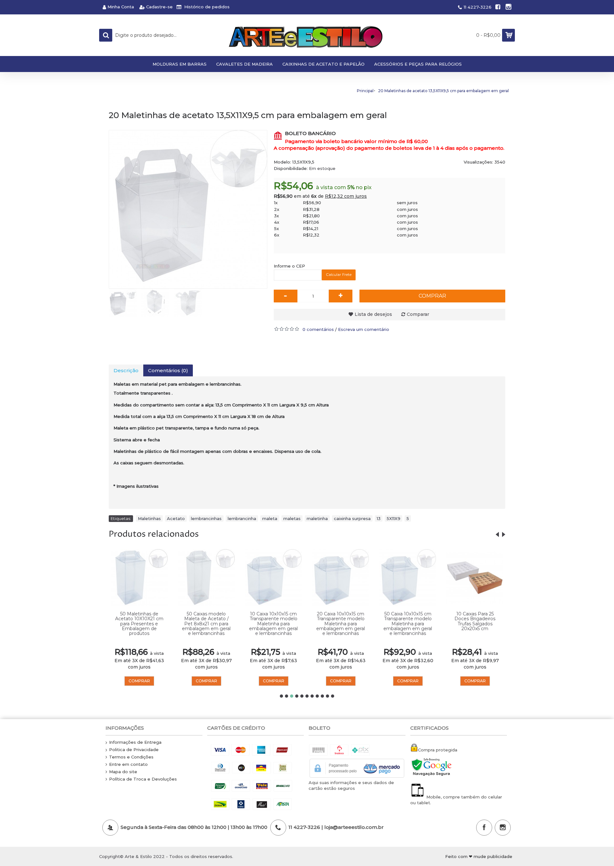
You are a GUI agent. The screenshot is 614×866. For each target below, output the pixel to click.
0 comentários (318, 329)
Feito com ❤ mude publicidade (478, 856)
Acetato (176, 518)
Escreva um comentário (363, 329)
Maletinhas (149, 518)
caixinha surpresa (352, 518)
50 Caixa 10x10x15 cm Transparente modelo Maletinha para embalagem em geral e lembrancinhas (407, 624)
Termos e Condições (131, 756)
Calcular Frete (338, 274)
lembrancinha (242, 518)
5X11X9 (393, 518)
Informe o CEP (289, 266)
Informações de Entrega (135, 742)
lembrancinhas (206, 518)
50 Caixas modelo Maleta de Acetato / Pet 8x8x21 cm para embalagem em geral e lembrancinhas (206, 624)
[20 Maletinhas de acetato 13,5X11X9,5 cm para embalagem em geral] (188, 209)
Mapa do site (123, 771)
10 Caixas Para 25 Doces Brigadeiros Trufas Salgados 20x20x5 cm (474, 621)
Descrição (126, 370)
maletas (292, 518)
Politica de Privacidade (134, 749)
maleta (269, 518)
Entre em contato (128, 764)
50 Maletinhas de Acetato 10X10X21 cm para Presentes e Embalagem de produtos (139, 624)
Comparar (418, 314)
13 (379, 518)
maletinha (317, 518)
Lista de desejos (373, 314)
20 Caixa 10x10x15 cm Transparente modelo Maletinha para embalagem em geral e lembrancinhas (340, 624)
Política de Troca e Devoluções (143, 779)
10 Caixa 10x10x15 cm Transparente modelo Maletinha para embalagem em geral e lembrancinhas (273, 624)
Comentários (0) (168, 370)
